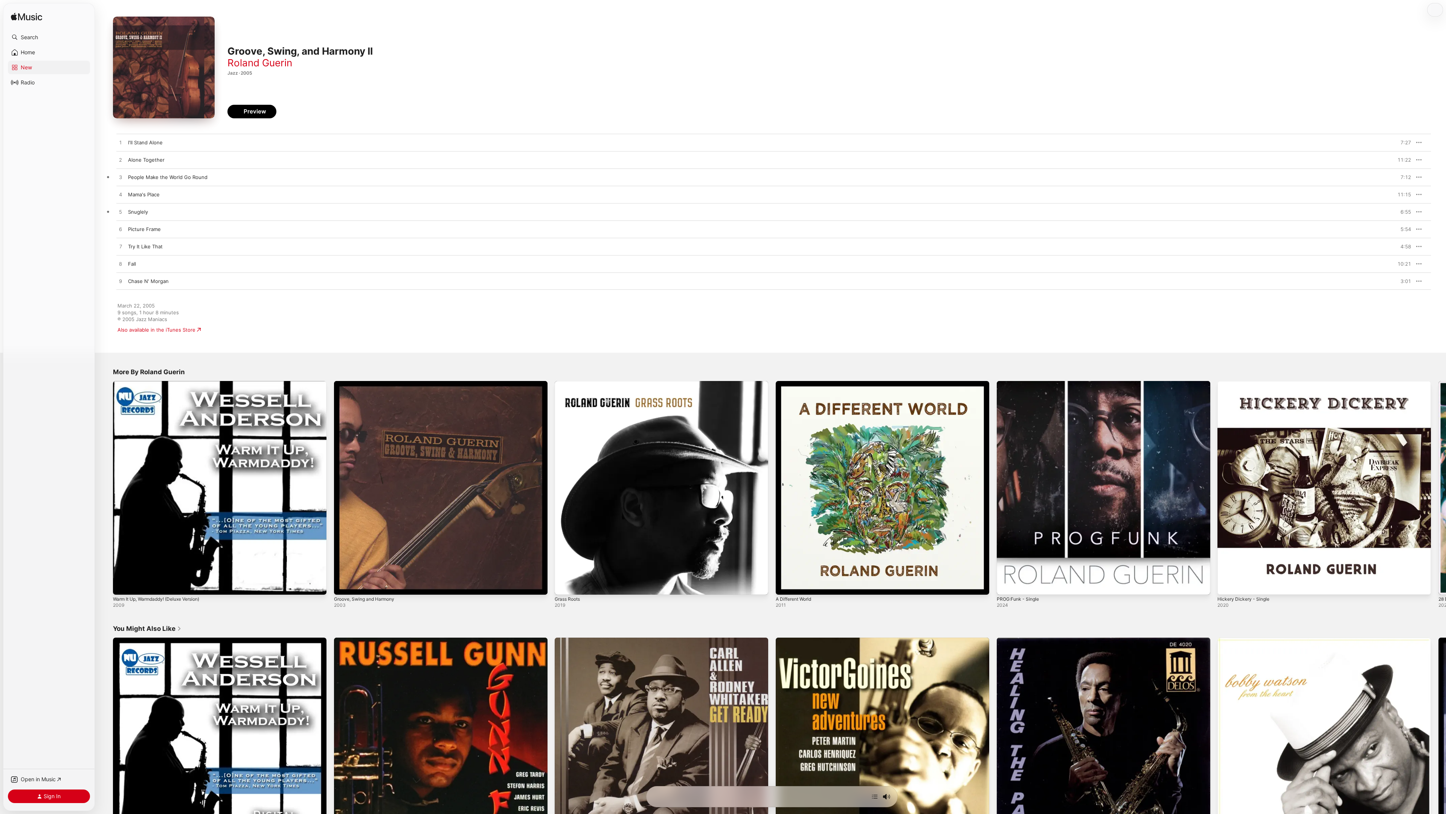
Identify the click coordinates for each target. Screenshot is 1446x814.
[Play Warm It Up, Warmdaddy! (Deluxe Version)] (122, 585)
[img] (26, 17)
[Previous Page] (105, 487)
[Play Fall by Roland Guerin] (120, 264)
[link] (147, 628)
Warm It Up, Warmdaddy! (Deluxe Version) (162, 384)
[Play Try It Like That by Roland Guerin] (120, 246)
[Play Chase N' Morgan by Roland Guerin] (120, 281)
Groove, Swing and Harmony (367, 384)
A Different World (796, 384)
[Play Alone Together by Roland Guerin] (120, 160)
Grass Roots (569, 384)
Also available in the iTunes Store (156, 330)
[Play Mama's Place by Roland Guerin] (120, 194)
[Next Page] (1438, 487)
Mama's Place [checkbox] (144, 194)
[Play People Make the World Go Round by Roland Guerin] (120, 177)
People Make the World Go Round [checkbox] (167, 177)
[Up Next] (874, 796)
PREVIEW (1402, 142)
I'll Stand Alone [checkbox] (145, 142)
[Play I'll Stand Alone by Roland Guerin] (120, 142)
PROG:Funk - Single (1020, 384)
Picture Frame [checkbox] (144, 229)
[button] (49, 37)
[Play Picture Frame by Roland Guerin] (120, 229)
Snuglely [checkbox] (138, 212)
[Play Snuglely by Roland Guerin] (120, 212)
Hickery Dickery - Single (1245, 384)
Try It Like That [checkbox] (145, 246)
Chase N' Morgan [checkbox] (148, 281)
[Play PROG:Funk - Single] (1006, 585)
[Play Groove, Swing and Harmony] (343, 585)
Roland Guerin (259, 63)
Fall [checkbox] (132, 264)
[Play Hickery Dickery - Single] (1226, 585)
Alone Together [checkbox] (146, 160)
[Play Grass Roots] (564, 585)
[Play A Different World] (785, 585)
